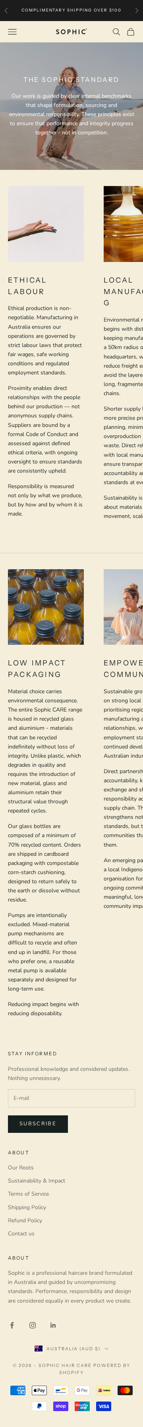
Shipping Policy (27, 1207)
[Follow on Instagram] (33, 1325)
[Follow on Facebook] (12, 1325)
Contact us (21, 1233)
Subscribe (37, 1123)
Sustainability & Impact (36, 1181)
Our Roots (21, 1167)
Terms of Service (28, 1194)
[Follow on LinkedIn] (53, 1325)
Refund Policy (25, 1220)
